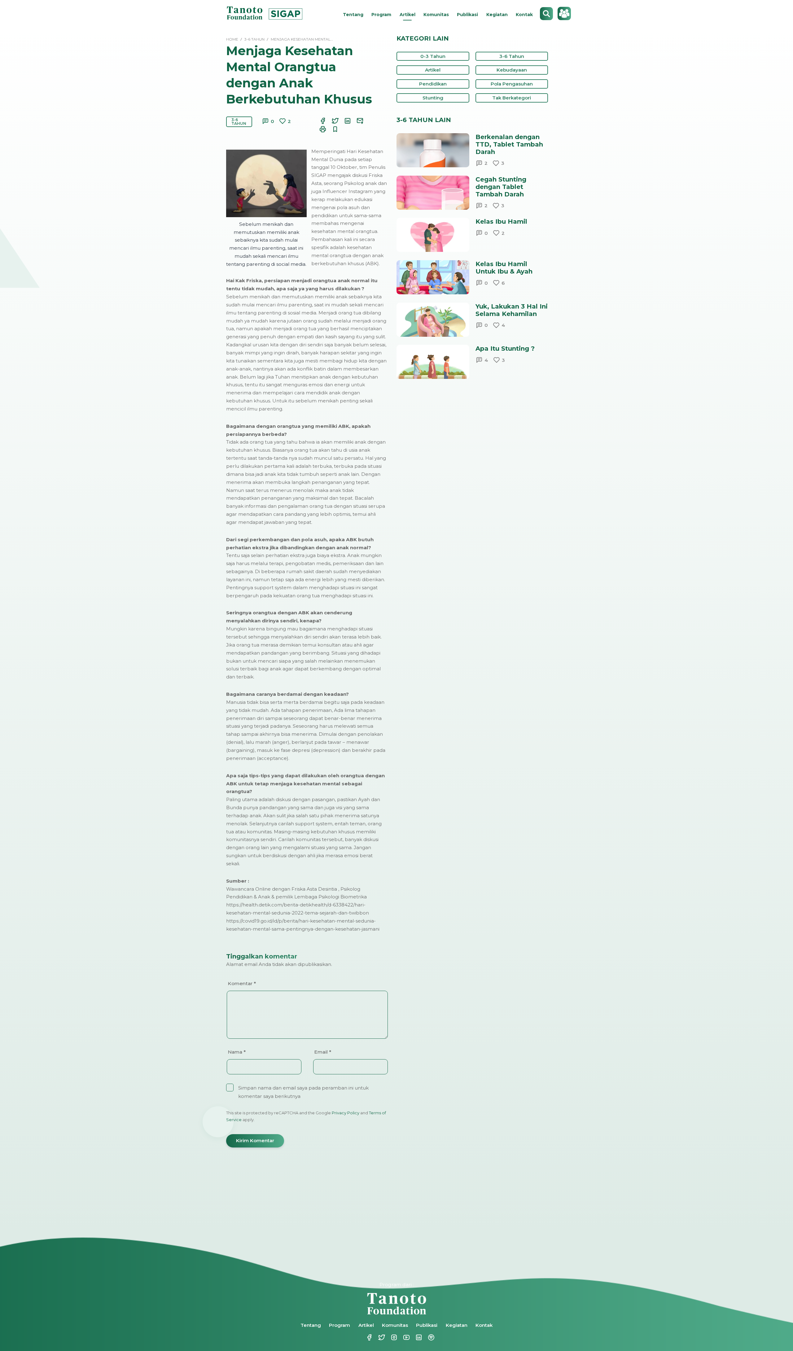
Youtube (402, 1337)
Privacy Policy (345, 1112)
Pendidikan (433, 84)
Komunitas (436, 14)
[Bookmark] (331, 129)
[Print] (319, 129)
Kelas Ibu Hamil (501, 221)
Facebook (365, 1337)
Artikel (407, 14)
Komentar (242, 983)
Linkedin (415, 1337)
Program (381, 14)
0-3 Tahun (432, 56)
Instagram (390, 1337)
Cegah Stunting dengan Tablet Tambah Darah (500, 187)
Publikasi (467, 14)
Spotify (427, 1337)
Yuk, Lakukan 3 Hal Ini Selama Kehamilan (511, 310)
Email (322, 1052)
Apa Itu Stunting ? (505, 348)
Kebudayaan (512, 70)
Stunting (433, 98)
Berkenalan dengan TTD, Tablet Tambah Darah (509, 144)
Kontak (524, 14)
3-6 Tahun (238, 121)
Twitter (378, 1337)
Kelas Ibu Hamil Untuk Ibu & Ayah (503, 267)
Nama (237, 1052)
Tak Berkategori (511, 98)
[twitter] (331, 121)
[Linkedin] (344, 121)
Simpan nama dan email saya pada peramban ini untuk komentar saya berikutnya (303, 1092)
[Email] (356, 121)
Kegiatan (497, 14)
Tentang (353, 14)
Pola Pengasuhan (512, 84)
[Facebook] (319, 121)
